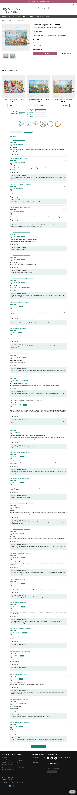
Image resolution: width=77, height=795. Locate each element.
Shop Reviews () (28, 132)
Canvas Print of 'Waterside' (19, 140)
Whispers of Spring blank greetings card (22, 184)
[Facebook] (48, 758)
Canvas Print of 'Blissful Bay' (19, 328)
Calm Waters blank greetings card (21, 478)
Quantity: (35, 43)
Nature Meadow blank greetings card (21, 232)
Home (3, 20)
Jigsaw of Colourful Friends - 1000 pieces (14, 99)
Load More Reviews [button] (38, 746)
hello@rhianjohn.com (11, 777)
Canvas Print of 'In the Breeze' (20, 674)
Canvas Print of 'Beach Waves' (20, 158)
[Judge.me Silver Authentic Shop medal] (43, 124)
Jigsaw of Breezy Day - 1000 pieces (63, 99)
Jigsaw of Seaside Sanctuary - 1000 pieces (38, 99)
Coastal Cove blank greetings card (21, 428)
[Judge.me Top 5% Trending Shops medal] (50, 124)
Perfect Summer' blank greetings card (22, 553)
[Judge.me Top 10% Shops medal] (58, 124)
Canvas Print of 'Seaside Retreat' (20, 353)
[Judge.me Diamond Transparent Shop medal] (21, 124)
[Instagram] (55, 758)
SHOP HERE (45, 1)
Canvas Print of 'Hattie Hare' (19, 602)
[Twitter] (51, 758)
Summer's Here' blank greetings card (21, 255)
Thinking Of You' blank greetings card (21, 529)
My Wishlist (56, 8)
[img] (18, 112)
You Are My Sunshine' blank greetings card (23, 278)
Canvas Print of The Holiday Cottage (21, 207)
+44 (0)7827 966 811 (9, 779)
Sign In (62, 8)
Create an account (70, 8)
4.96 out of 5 (22, 112)
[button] (30, 109)
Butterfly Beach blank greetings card (21, 452)
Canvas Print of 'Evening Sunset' (20, 376)
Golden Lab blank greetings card (20, 699)
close (74, 1)
